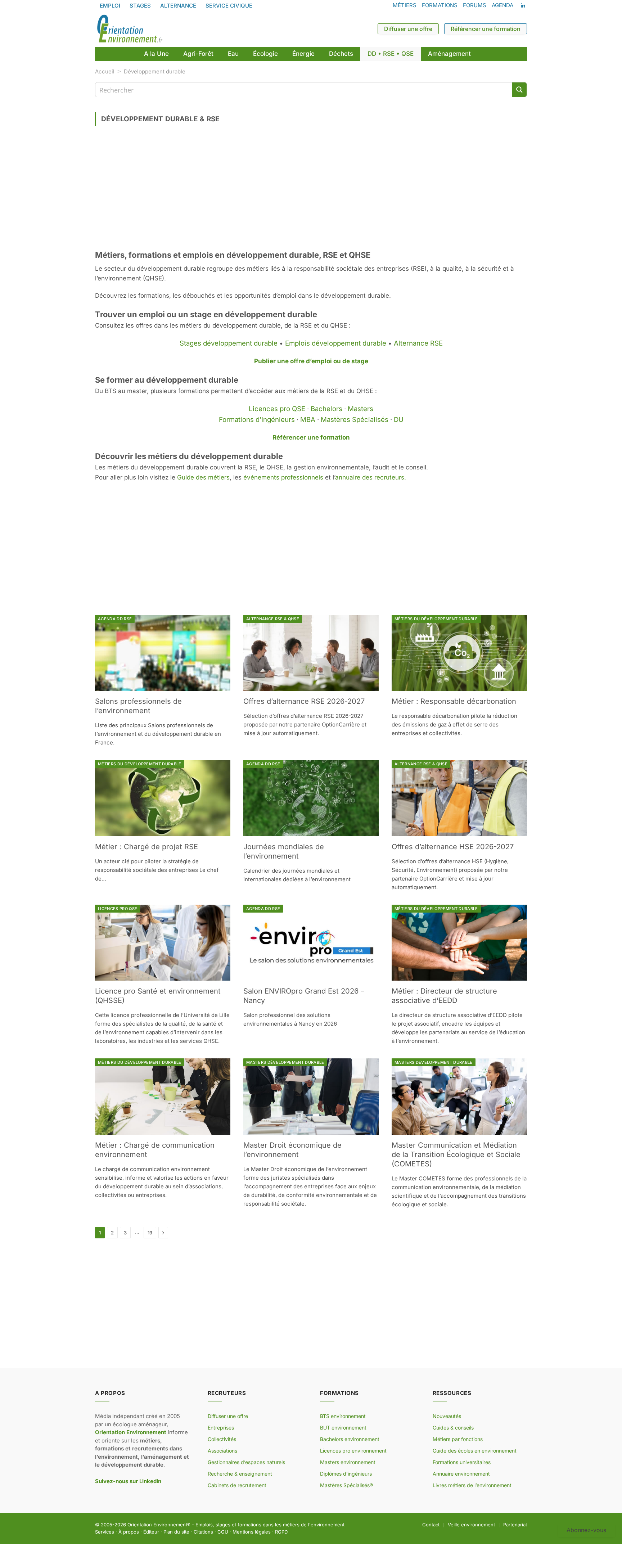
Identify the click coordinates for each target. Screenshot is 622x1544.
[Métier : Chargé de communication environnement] (162, 1096)
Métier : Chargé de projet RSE (146, 846)
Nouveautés (447, 1416)
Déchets (341, 53)
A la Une (156, 53)
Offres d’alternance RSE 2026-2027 (304, 701)
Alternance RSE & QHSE (272, 618)
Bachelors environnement (349, 1439)
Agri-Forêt (198, 53)
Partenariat (515, 1524)
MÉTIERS (404, 5)
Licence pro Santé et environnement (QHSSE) (158, 996)
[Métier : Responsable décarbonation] (459, 653)
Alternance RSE (418, 343)
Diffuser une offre (408, 28)
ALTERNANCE (178, 5)
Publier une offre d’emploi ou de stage (311, 361)
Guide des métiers (203, 477)
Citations (203, 1531)
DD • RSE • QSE (391, 53)
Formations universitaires (462, 1462)
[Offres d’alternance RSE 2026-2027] (311, 653)
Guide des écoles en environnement (475, 1451)
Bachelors (326, 409)
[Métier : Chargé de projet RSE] (162, 798)
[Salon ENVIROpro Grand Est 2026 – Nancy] (311, 943)
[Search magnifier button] (519, 89)
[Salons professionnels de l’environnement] (162, 653)
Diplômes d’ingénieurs (346, 1474)
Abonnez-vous (586, 1530)
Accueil (104, 71)
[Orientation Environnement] (129, 29)
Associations (222, 1451)
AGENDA (502, 5)
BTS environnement (343, 1416)
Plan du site (176, 1531)
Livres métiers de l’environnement (472, 1485)
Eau (233, 53)
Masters (360, 409)
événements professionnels (283, 477)
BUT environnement (343, 1427)
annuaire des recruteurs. (370, 477)
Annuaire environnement (461, 1474)
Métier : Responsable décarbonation (454, 701)
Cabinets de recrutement (237, 1485)
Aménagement (449, 53)
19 (150, 1232)
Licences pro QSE (277, 409)
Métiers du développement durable (436, 618)
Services (104, 1531)
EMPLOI (110, 5)
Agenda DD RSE (115, 618)
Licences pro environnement (353, 1451)
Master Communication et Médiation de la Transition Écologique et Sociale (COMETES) (456, 1154)
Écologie (265, 53)
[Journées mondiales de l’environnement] (311, 798)
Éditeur (151, 1531)
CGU (222, 1531)
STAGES (140, 5)
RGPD (281, 1531)
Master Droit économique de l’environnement (292, 1150)
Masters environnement (347, 1462)
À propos (128, 1531)
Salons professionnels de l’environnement (138, 706)
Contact (431, 1524)
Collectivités (222, 1439)
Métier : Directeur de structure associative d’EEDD (444, 996)
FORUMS (474, 5)
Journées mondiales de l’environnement (283, 851)
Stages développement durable (229, 343)
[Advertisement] (311, 190)
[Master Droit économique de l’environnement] (311, 1096)
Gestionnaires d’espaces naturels (246, 1462)
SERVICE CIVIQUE (229, 5)
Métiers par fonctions (458, 1439)
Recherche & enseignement (240, 1474)
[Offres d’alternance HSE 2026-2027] (459, 798)
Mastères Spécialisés (354, 419)
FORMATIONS (440, 5)
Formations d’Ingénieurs (257, 419)
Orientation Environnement (157, 1524)
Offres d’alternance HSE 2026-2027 (453, 846)
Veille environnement (471, 1524)
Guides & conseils (453, 1427)
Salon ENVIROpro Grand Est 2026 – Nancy (303, 996)
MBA (307, 419)
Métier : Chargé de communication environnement (155, 1150)
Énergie (303, 53)
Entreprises (221, 1427)
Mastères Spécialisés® (346, 1485)
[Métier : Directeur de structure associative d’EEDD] (459, 943)
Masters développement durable (285, 1062)
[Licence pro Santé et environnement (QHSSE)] (162, 943)
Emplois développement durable (335, 343)
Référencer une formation (485, 28)
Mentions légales (252, 1531)
